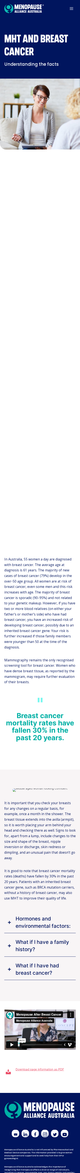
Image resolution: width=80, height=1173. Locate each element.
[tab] (40, 922)
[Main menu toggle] (71, 8)
